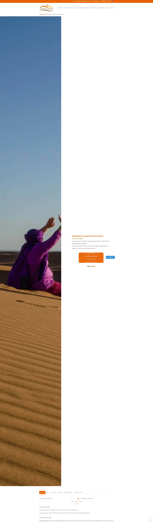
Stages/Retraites (43, 14)
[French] (113, 1)
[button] (110, 257)
